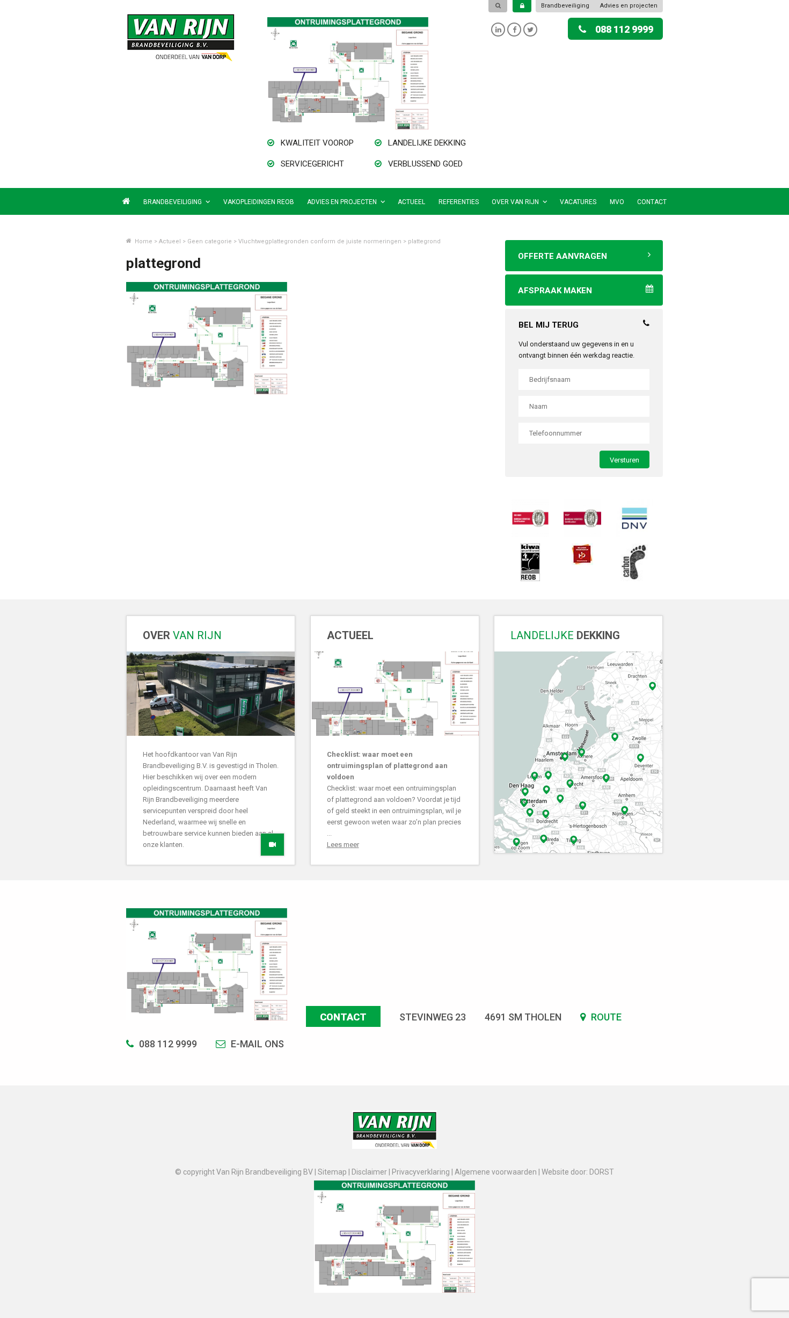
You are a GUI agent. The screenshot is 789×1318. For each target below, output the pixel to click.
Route (605, 1017)
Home (142, 241)
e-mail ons (256, 1043)
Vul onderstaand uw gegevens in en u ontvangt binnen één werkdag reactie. (576, 349)
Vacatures (578, 202)
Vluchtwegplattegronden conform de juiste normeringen (319, 241)
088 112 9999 (624, 29)
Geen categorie (209, 241)
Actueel (411, 202)
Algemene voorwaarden (496, 1172)
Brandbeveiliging (565, 5)
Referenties (459, 202)
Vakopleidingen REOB (258, 202)
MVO (617, 202)
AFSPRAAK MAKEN (555, 290)
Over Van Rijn (515, 202)
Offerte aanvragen (562, 256)
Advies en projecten (629, 5)
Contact (652, 202)
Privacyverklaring (421, 1172)
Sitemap (332, 1172)
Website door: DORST (578, 1172)
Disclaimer (369, 1172)
